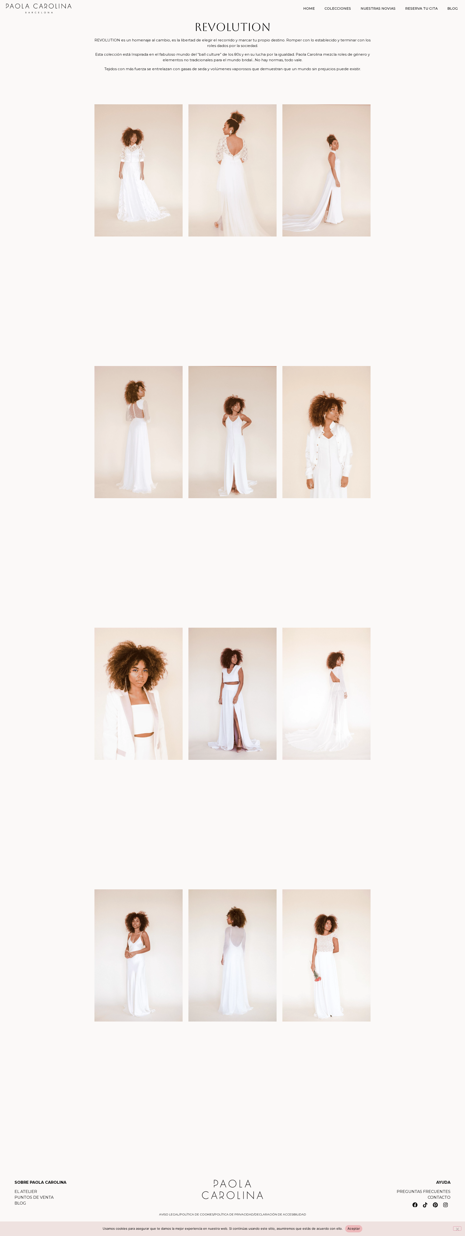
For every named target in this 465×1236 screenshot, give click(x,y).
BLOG (20, 1203)
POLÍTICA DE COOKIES (197, 1214)
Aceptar (354, 1228)
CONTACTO (439, 1197)
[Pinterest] (435, 1205)
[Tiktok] (425, 1205)
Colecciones (338, 8)
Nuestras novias (378, 8)
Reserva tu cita (421, 8)
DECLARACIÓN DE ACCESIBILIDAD (280, 1214)
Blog (452, 8)
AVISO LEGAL (169, 1214)
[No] (457, 1228)
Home (309, 8)
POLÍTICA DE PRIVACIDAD (234, 1214)
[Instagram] (445, 1205)
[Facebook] (415, 1205)
